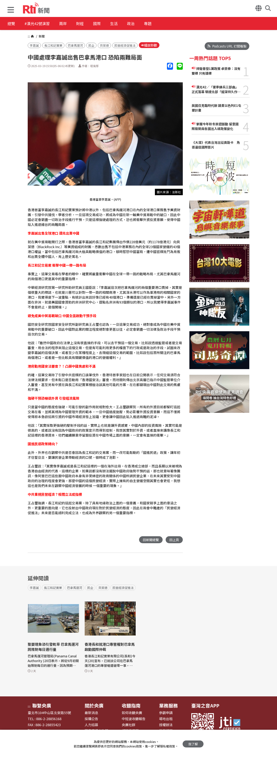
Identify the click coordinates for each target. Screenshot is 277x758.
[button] (11, 10)
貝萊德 (104, 45)
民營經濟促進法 (124, 45)
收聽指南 (131, 705)
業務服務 (168, 705)
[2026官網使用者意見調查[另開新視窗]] (219, 396)
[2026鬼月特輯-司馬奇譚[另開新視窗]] (219, 353)
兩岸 (63, 23)
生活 (114, 23)
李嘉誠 (34, 45)
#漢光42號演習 (37, 23)
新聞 (41, 36)
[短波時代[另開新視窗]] (219, 178)
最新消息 (91, 713)
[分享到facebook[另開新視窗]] (170, 66)
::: (29, 36)
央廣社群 (128, 725)
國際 (97, 23)
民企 (91, 45)
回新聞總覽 (151, 539)
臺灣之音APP (205, 705)
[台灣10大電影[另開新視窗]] (219, 266)
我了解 (193, 744)
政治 (131, 23)
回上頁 (174, 539)
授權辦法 (166, 725)
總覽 (11, 23)
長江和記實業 (53, 45)
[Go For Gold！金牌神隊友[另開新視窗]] (219, 309)
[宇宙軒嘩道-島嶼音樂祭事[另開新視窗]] (219, 222)
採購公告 (91, 719)
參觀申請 (166, 713)
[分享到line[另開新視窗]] (180, 66)
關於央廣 (94, 705)
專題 (148, 23)
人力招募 (91, 725)
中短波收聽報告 (133, 719)
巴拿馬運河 (75, 45)
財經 (80, 23)
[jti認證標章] (232, 724)
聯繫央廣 (41, 705)
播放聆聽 (150, 45)
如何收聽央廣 (132, 713)
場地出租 (166, 719)
